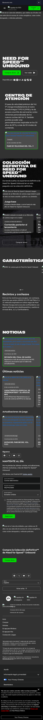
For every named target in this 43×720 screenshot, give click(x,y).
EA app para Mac (8, 632)
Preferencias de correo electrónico (26, 508)
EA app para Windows (9, 629)
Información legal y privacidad (15, 674)
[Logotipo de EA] (8, 598)
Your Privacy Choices (21, 717)
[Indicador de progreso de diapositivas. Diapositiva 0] (20, 289)
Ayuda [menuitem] (6, 669)
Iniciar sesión (27, 474)
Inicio (4, 619)
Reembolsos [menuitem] (8, 685)
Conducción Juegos (9, 635)
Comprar (5, 622)
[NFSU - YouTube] (14, 455)
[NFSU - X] (9, 455)
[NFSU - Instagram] (19, 455)
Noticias (5, 625)
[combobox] (21, 494)
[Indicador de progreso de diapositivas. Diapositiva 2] (22, 289)
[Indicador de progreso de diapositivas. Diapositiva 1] (21, 289)
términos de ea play (8, 658)
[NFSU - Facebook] (4, 455)
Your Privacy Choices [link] (16, 680)
